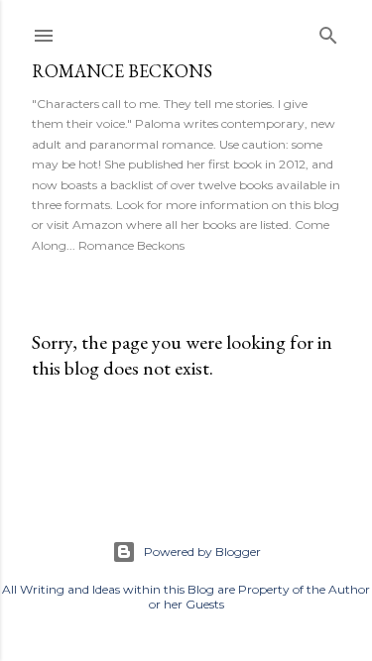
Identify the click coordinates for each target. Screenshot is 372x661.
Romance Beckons (122, 70)
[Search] (328, 31)
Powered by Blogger (202, 551)
